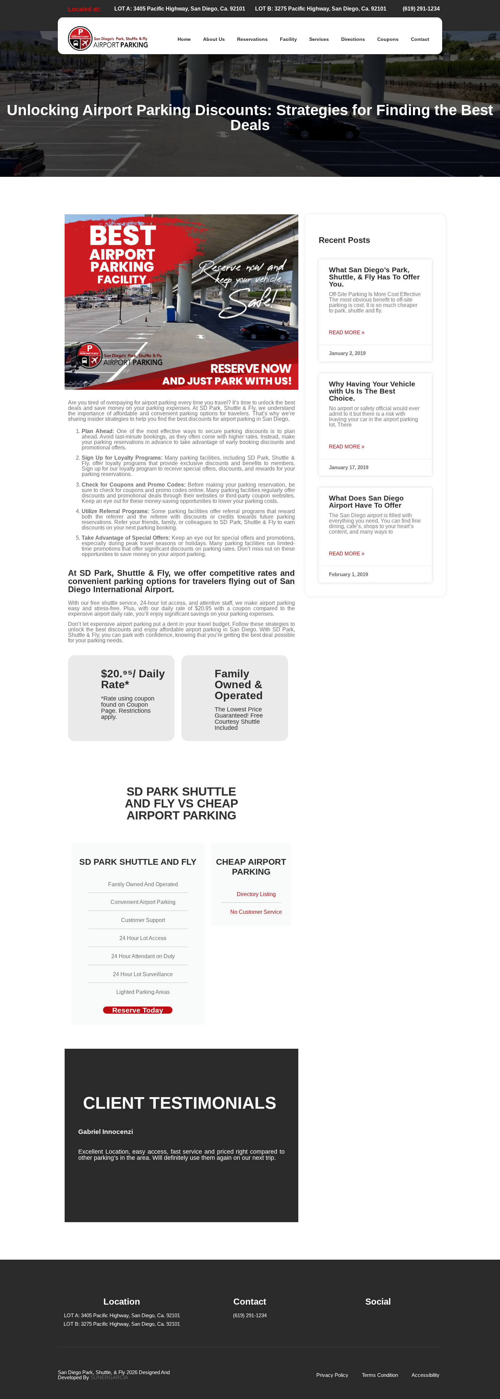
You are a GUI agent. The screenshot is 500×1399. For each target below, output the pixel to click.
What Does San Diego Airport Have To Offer (366, 501)
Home (184, 39)
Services (319, 39)
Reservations (252, 39)
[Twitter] (378, 1321)
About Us (214, 39)
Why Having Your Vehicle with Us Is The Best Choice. (372, 391)
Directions (353, 39)
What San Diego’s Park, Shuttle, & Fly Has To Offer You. (374, 277)
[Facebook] (359, 1321)
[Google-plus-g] (396, 1321)
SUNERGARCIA (109, 1377)
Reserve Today (137, 1010)
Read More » (346, 332)
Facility (288, 39)
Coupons (388, 39)
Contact (420, 39)
